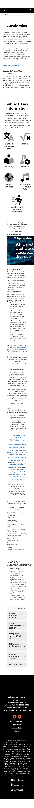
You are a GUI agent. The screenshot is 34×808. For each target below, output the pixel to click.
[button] (4, 10)
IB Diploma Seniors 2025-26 (15, 646)
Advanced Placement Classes (14, 656)
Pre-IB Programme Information (17, 472)
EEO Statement (17, 721)
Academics (6, 15)
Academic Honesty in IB (17, 460)
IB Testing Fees (17, 479)
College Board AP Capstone (17, 347)
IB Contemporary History (18, 583)
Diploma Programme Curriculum (19, 436)
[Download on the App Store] (17, 790)
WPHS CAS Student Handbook (17, 457)
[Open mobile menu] (30, 10)
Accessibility (17, 728)
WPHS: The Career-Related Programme (17, 441)
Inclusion (13, 465)
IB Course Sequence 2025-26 (17, 450)
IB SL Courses (15, 664)
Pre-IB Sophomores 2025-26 (15, 625)
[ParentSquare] (17, 780)
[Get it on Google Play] (17, 785)
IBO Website (11, 453)
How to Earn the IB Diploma (17, 447)
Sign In (17, 731)
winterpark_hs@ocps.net (20, 710)
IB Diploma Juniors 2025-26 (15, 636)
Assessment (20, 465)
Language (22, 463)
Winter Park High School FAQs (17, 444)
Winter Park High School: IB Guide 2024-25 (17, 475)
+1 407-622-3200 (20, 708)
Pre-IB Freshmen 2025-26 (13, 615)
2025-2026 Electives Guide (11, 65)
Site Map (17, 725)
